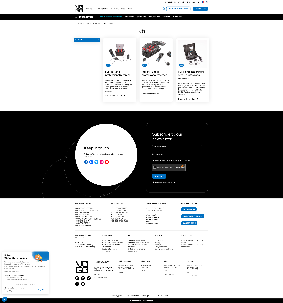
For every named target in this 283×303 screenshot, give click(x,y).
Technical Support (153, 219)
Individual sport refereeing (85, 247)
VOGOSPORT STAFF (119, 210)
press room (189, 209)
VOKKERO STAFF (82, 212)
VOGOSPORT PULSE (119, 212)
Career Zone (193, 2)
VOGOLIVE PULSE (118, 215)
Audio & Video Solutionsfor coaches (111, 245)
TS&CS (168, 295)
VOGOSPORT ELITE (119, 208)
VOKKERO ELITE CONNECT (86, 210)
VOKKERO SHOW (82, 221)
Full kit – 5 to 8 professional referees (154, 73)
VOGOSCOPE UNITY (119, 217)
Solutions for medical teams (112, 242)
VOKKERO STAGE (82, 223)
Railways (158, 244)
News (148, 221)
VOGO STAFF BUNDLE (155, 210)
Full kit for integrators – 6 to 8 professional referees (192, 75)
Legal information (132, 295)
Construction (160, 240)
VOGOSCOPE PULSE (119, 221)
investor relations (192, 216)
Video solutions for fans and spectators (192, 245)
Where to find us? (153, 217)
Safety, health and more (164, 249)
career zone (189, 223)
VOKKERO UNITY (82, 215)
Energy (157, 242)
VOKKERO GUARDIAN (84, 217)
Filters (78, 40)
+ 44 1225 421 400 (193, 276)
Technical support (178, 9)
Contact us (200, 9)
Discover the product (115, 96)
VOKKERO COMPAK (83, 225)
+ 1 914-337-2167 (169, 274)
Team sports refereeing (84, 244)
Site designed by (141, 301)
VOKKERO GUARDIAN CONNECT (88, 219)
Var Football (79, 242)
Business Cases (152, 223)
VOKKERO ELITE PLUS (84, 208)
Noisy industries (161, 247)
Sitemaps (145, 295)
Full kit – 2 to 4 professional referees (117, 73)
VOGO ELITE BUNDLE (155, 208)
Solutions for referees (110, 240)
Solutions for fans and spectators (110, 250)
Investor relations (174, 2)
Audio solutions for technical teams (192, 241)
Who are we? (151, 215)
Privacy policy (117, 295)
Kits (108, 65)
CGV (154, 295)
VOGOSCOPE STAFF (119, 219)
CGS (160, 295)
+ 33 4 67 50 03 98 (100, 278)
